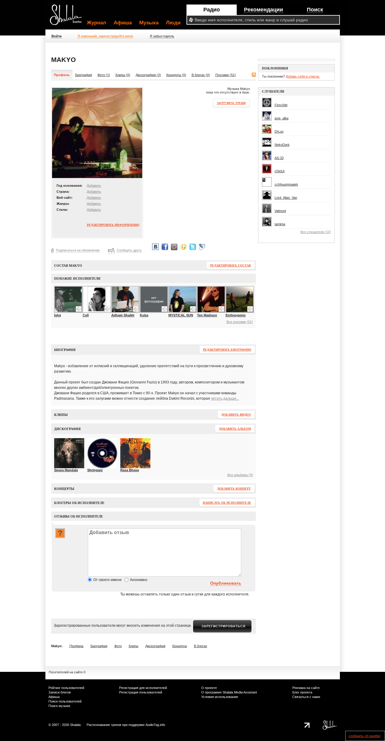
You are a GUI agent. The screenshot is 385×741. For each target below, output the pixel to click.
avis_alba (281, 118)
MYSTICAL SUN (180, 315)
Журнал (96, 23)
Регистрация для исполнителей (143, 688)
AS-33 (279, 158)
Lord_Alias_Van (286, 197)
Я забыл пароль (162, 36)
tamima (280, 224)
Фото (118, 646)
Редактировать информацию (113, 224)
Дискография (155, 646)
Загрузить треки (231, 103)
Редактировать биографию (227, 349)
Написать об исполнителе (227, 502)
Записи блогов (59, 692)
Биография (83, 75)
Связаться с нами (306, 697)
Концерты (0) (176, 75)
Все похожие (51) (239, 322)
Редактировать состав (230, 265)
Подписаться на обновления (78, 250)
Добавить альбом (235, 428)
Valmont (280, 211)
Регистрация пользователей (140, 692)
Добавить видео (236, 414)
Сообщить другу (129, 250)
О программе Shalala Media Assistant (229, 692)
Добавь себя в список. (303, 76)
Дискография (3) (148, 75)
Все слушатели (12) (315, 232)
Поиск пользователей (65, 701)
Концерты (179, 646)
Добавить (94, 185)
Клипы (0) (123, 75)
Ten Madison (207, 315)
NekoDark (282, 144)
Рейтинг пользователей (66, 688)
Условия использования (219, 697)
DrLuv (279, 131)
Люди (173, 23)
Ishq (57, 315)
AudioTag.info (155, 725)
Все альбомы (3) (240, 475)
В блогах (200, 646)
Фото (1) (103, 75)
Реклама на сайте (306, 688)
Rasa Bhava (129, 470)
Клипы (133, 646)
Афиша (123, 23)
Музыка (149, 23)
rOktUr (280, 171)
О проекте (209, 688)
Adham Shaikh (122, 315)
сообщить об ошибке (364, 736)
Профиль (76, 646)
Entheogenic (236, 315)
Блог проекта (302, 692)
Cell (86, 315)
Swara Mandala (66, 470)
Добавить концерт (234, 488)
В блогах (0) (201, 75)
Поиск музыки (59, 706)
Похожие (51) (225, 75)
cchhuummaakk (286, 184)
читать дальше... (225, 398)
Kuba (144, 315)
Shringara (95, 470)
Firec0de (281, 105)
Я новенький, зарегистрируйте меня (105, 36)
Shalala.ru (68, 17)
